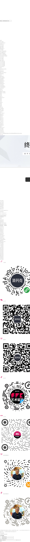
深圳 (6, 133)
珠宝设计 (2, 122)
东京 (19, 133)
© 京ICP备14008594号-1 (24, 530)
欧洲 (1, 103)
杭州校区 (2, 250)
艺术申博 (2, 57)
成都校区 (2, 256)
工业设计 (2, 121)
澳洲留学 (2, 240)
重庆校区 (2, 255)
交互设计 (2, 120)
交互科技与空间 (3, 69)
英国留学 (2, 231)
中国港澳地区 (2, 86)
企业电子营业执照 (3, 534)
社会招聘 (2, 207)
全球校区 (2, 242)
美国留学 (2, 229)
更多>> (1, 96)
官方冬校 (2, 59)
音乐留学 (2, 129)
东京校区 (2, 259)
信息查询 (2, 226)
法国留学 (2, 237)
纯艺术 (1, 116)
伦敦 (21, 133)
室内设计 (2, 117)
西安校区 (2, 254)
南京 (8, 133)
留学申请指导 (2, 53)
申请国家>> (2, 78)
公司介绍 (2, 201)
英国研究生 (2, 83)
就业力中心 (2, 127)
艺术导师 (2, 45)
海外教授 (2, 46)
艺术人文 (2, 70)
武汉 (10, 133)
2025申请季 (2, 63)
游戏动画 (2, 71)
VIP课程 (1, 49)
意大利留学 (2, 235)
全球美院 (2, 110)
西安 (14, 133)
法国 (1, 95)
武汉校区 (2, 252)
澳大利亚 (2, 109)
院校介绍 (2, 228)
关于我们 (2, 41)
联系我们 (2, 206)
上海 (3, 133)
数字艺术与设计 (3, 72)
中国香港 (2, 108)
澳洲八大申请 (2, 92)
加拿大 (1, 89)
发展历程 (2, 204)
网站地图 (2, 533)
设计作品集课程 (3, 51)
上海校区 (2, 244)
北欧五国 (2, 233)
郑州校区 (2, 253)
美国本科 (2, 79)
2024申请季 (2, 64)
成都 (4, 133)
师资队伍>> (2, 44)
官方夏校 (2, 58)
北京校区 (2, 243)
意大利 (1, 90)
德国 (1, 105)
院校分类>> (2, 97)
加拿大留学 (2, 238)
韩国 (1, 94)
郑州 (12, 133)
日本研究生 (2, 85)
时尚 (1, 67)
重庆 (15, 133)
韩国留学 (2, 234)
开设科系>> (2, 66)
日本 (1, 101)
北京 (1, 133)
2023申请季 (2, 65)
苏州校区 (2, 249)
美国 (1, 98)
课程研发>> (2, 48)
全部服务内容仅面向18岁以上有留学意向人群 (9, 530)
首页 (1, 40)
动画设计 (2, 123)
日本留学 (2, 232)
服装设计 (2, 114)
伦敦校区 (2, 258)
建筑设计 (2, 119)
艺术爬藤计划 (2, 52)
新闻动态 (2, 76)
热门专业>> (2, 113)
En (2, 134)
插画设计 (2, 115)
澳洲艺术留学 (2, 91)
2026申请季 (2, 61)
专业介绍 (2, 227)
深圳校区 (2, 247)
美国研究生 (2, 80)
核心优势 (2, 203)
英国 (1, 100)
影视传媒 (2, 73)
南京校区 (2, 248)
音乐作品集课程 (3, 54)
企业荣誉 (2, 205)
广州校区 (2, 246)
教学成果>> (2, 60)
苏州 (17, 133)
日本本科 (2, 84)
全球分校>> (2, 132)
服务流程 (2, 47)
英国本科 (2, 82)
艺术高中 (2, 128)
